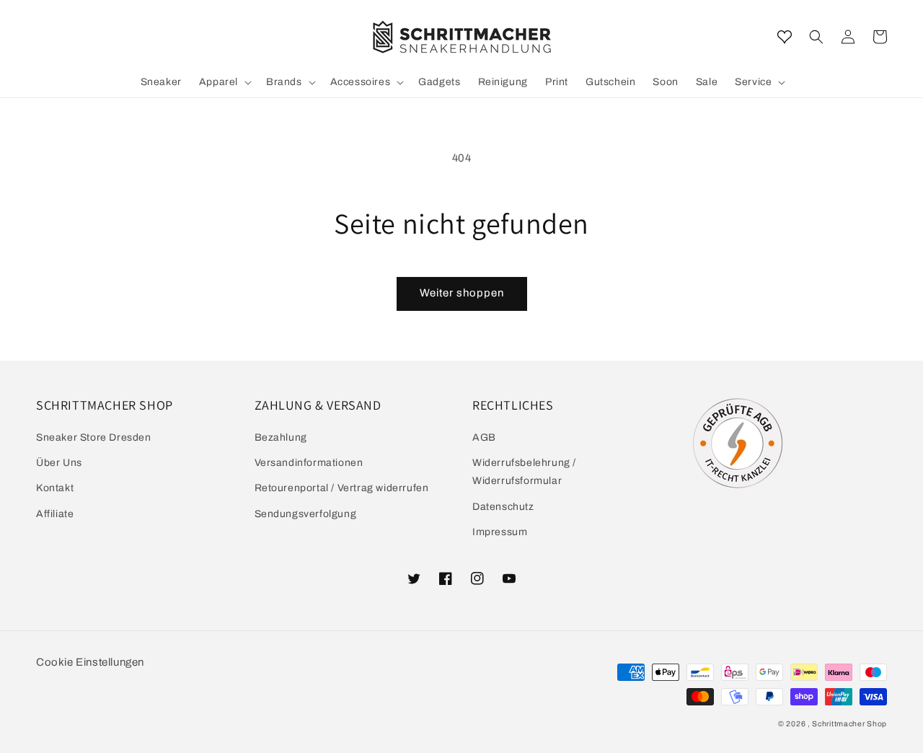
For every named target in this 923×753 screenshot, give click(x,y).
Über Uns (59, 462)
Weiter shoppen (462, 293)
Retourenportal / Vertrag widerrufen (342, 488)
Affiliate (55, 513)
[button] (816, 37)
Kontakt (55, 488)
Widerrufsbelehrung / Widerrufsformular (524, 471)
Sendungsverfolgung (306, 513)
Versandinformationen (309, 462)
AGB (484, 437)
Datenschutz (503, 506)
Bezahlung (281, 437)
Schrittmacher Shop (849, 724)
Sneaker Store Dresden (93, 437)
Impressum (499, 532)
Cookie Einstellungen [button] (90, 662)
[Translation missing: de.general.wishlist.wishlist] (784, 37)
